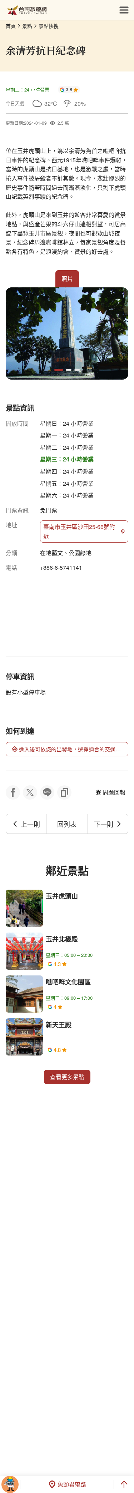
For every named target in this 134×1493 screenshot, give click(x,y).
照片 (67, 279)
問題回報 (114, 792)
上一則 (30, 824)
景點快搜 (49, 25)
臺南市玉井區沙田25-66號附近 (79, 531)
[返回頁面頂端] (124, 1484)
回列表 (66, 824)
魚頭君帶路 (72, 1484)
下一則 (103, 824)
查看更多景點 (67, 1077)
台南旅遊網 (27, 10)
